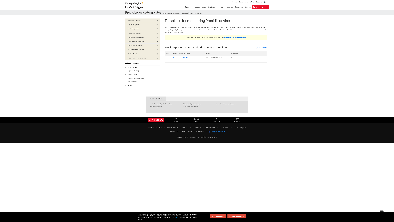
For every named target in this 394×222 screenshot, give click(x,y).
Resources (229, 7)
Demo (204, 7)
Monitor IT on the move (135, 54)
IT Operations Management (190, 106)
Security (185, 127)
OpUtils (130, 85)
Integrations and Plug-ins (135, 45)
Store (241, 2)
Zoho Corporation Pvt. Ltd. (193, 137)
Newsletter (174, 131)
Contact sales (187, 131)
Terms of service (172, 127)
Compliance (197, 127)
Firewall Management (156, 106)
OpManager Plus (132, 67)
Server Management (134, 24)
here (177, 217)
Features (197, 7)
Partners (246, 2)
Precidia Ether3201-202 (181, 58)
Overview (188, 7)
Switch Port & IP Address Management (226, 104)
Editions (220, 7)
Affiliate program (240, 127)
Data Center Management (136, 37)
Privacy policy (210, 127)
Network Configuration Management (193, 104)
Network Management (134, 20)
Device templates (173, 13)
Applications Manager (134, 71)
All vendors (262, 48)
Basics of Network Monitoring (137, 58)
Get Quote (212, 7)
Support (248, 7)
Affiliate (252, 2)
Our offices (200, 131)
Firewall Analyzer (132, 82)
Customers (239, 7)
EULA (160, 127)
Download (258, 7)
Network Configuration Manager (137, 78)
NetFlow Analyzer (132, 74)
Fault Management (133, 29)
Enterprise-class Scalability (136, 41)
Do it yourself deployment (136, 49)
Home (164, 13)
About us (151, 127)
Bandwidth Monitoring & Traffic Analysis (161, 104)
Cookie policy (224, 127)
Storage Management (134, 33)
